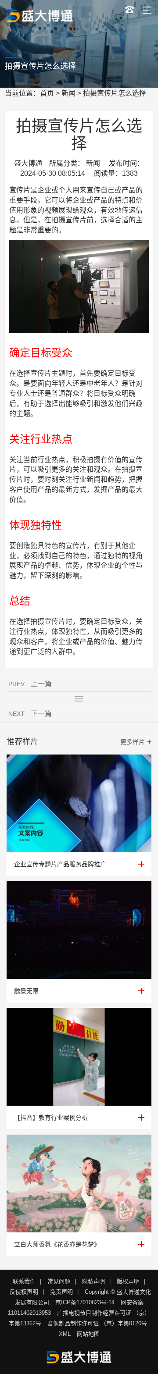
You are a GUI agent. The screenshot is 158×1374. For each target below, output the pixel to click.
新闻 (68, 93)
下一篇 (41, 713)
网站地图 (88, 1334)
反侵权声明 (24, 1292)
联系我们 (24, 1281)
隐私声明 (93, 1281)
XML (65, 1334)
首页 (47, 93)
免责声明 (61, 1292)
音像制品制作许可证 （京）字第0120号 (97, 1323)
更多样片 (132, 741)
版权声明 (128, 1281)
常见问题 (58, 1281)
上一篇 (41, 683)
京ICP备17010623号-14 (85, 1302)
